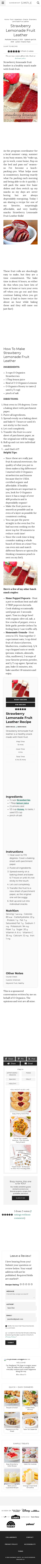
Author (10, 1304)
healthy (12, 1083)
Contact (29, 1537)
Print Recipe (20, 699)
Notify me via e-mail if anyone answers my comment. (19, 1327)
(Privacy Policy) (10, 1337)
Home (6, 19)
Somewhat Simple (20, 3)
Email (9, 1315)
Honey (20, 809)
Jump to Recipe (10, 46)
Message (10, 1291)
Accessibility (30, 1544)
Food (11, 19)
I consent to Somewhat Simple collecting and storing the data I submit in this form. (20, 1335)
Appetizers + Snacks (21, 19)
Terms (20, 1551)
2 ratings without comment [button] (23, 1214)
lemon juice (22, 803)
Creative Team (25, 42)
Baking (12, 1079)
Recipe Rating (12, 1285)
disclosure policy (20, 58)
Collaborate (11, 1537)
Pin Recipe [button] (20, 705)
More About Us (21, 1374)
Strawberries (23, 800)
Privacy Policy (11, 1544)
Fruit (28, 1079)
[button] (9, 51)
